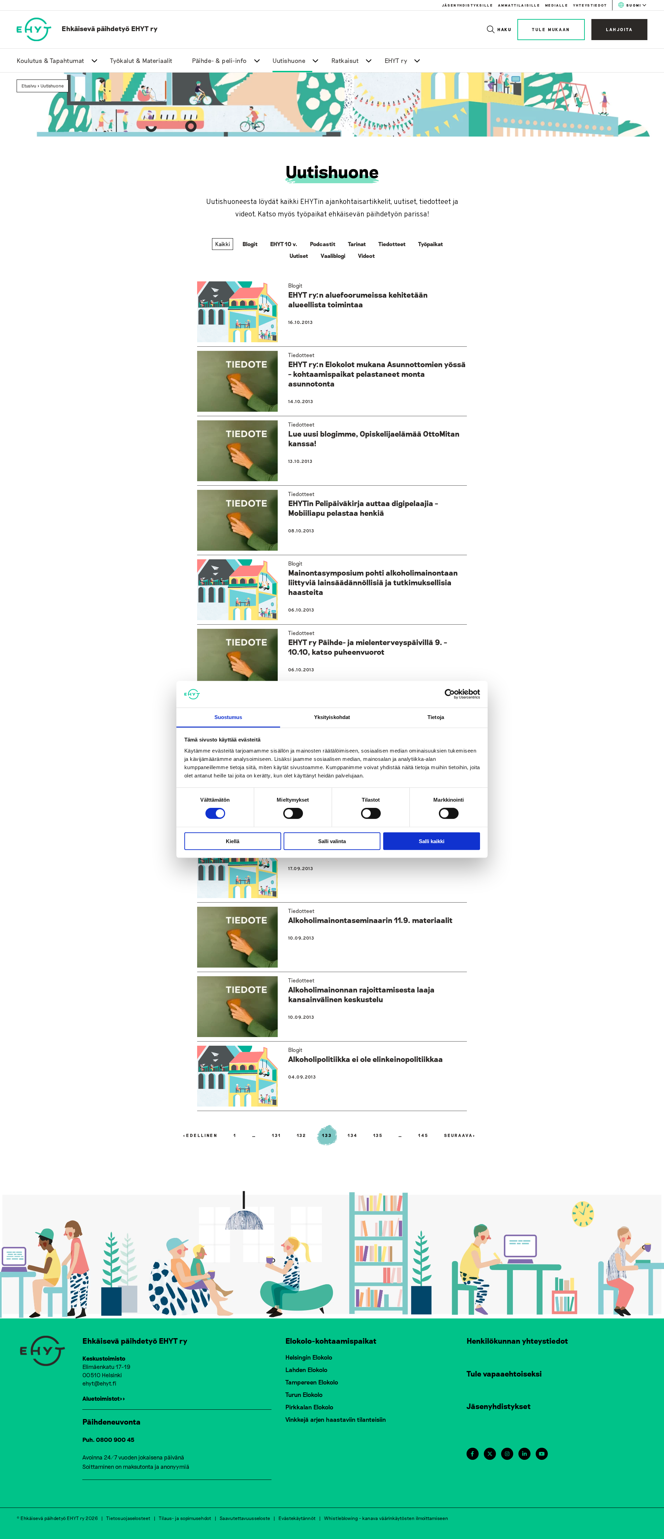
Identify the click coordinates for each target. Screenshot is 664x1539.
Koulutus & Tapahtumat (50, 60)
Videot (366, 255)
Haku (504, 29)
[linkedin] (524, 1453)
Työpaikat (430, 244)
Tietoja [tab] (435, 717)
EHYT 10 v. (283, 244)
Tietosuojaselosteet (128, 1518)
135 (378, 1135)
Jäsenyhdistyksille (467, 5)
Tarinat (357, 244)
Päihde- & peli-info (219, 60)
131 (276, 1135)
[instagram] (507, 1453)
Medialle (556, 5)
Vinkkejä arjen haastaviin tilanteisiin (335, 1419)
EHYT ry (396, 60)
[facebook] (472, 1453)
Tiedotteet (392, 244)
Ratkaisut (345, 60)
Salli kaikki (431, 841)
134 (353, 1135)
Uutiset (298, 255)
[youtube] (542, 1453)
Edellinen (200, 1135)
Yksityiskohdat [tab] (332, 717)
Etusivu (28, 85)
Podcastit (322, 244)
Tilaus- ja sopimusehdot (185, 1518)
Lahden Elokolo (306, 1369)
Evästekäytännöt (297, 1518)
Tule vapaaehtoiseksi (504, 1373)
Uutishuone (289, 60)
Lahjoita (619, 29)
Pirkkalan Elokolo (309, 1407)
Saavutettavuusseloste (245, 1518)
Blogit (250, 244)
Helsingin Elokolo (308, 1357)
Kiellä (232, 841)
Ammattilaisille (519, 5)
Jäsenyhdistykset (499, 1405)
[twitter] (489, 1453)
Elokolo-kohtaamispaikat (331, 1340)
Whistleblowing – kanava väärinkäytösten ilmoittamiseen (386, 1518)
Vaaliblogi (333, 255)
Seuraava (460, 1135)
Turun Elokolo (304, 1394)
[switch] (293, 813)
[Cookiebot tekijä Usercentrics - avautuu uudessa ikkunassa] (449, 694)
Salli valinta (332, 841)
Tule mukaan (551, 29)
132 (302, 1135)
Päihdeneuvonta (111, 1421)
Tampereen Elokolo (311, 1382)
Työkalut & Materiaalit (141, 60)
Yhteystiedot (590, 5)
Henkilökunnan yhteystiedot (517, 1340)
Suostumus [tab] (228, 717)
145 (423, 1135)
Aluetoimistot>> (103, 1398)
